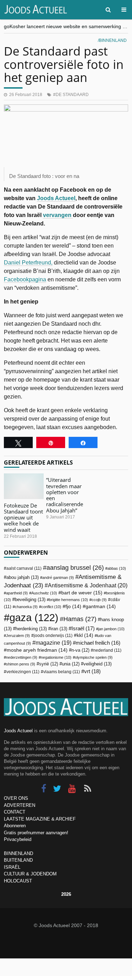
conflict (51, 607)
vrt (92, 671)
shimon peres (20, 664)
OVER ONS (16, 798)
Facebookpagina (25, 279)
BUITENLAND (18, 860)
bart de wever (81, 592)
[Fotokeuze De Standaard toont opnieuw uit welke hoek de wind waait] (24, 486)
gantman (101, 606)
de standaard (72, 94)
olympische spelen (94, 657)
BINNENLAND (18, 853)
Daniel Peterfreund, (28, 263)
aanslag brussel (75, 567)
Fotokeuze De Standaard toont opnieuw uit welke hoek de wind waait (23, 517)
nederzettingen (21, 657)
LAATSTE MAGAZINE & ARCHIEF (40, 819)
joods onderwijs (53, 635)
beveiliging (30, 599)
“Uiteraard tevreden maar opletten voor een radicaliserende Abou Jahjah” (64, 494)
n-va (80, 650)
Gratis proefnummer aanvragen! (36, 832)
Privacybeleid (17, 839)
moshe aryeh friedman (37, 650)
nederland (107, 650)
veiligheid (97, 663)
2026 (66, 894)
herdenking (31, 628)
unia (71, 664)
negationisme (56, 657)
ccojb (99, 600)
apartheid (17, 593)
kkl (85, 635)
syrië (48, 664)
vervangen (58, 215)
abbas (116, 568)
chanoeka (26, 607)
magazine (53, 643)
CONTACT (14, 812)
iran (59, 628)
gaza (34, 617)
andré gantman (58, 577)
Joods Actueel (56, 198)
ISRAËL (12, 867)
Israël (83, 628)
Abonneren (15, 825)
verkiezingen (22, 671)
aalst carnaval (24, 568)
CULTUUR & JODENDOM (30, 873)
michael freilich (98, 643)
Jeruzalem (18, 635)
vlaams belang (61, 671)
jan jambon (111, 629)
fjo (73, 606)
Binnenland (113, 40)
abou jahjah (22, 577)
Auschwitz (44, 593)
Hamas (79, 619)
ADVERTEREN (19, 805)
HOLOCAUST (18, 880)
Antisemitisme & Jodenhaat (87, 585)
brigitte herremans (68, 600)
